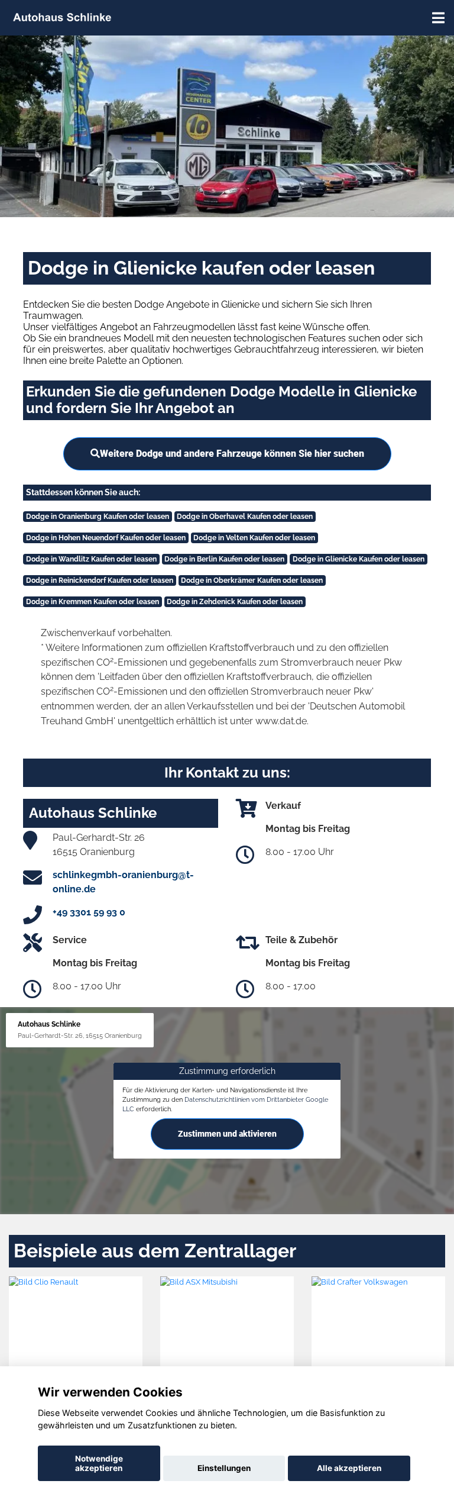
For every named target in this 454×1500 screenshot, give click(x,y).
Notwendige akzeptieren (99, 1463)
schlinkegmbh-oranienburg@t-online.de (123, 882)
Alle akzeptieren (349, 1468)
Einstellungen (224, 1468)
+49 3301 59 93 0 (89, 912)
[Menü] (438, 17)
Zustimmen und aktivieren (227, 1133)
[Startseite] (62, 16)
